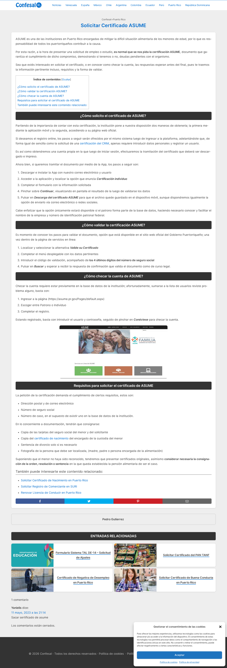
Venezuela (71, 5)
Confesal (106, 19)
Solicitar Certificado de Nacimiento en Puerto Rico (54, 480)
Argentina (121, 5)
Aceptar (179, 655)
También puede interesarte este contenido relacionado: (52, 105)
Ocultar (66, 79)
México (98, 5)
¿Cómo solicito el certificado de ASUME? (43, 86)
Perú (161, 5)
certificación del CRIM (94, 143)
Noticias (56, 5)
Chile (109, 5)
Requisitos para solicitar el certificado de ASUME (48, 100)
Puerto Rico (174, 5)
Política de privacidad (189, 662)
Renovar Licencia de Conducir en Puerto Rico (51, 492)
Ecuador (150, 5)
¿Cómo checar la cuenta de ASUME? (40, 95)
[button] (220, 626)
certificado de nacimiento (51, 438)
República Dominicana (197, 5)
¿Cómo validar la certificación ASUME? (42, 91)
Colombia (136, 5)
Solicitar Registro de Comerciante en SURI (49, 486)
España (85, 5)
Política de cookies (168, 662)
